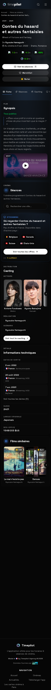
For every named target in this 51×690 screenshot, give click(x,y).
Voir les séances (26, 66)
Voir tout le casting (15, 338)
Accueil (14, 675)
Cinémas (37, 675)
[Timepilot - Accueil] (12, 4)
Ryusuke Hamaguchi (14, 42)
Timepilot (28, 645)
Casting (38, 91)
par (5, 258)
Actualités (14, 680)
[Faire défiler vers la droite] (46, 293)
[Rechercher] (38, 4)
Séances (23, 91)
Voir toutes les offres (24, 251)
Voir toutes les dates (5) (16, 399)
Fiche (8, 91)
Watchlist (27, 73)
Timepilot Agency (28, 658)
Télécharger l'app (37, 680)
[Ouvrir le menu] (45, 4)
